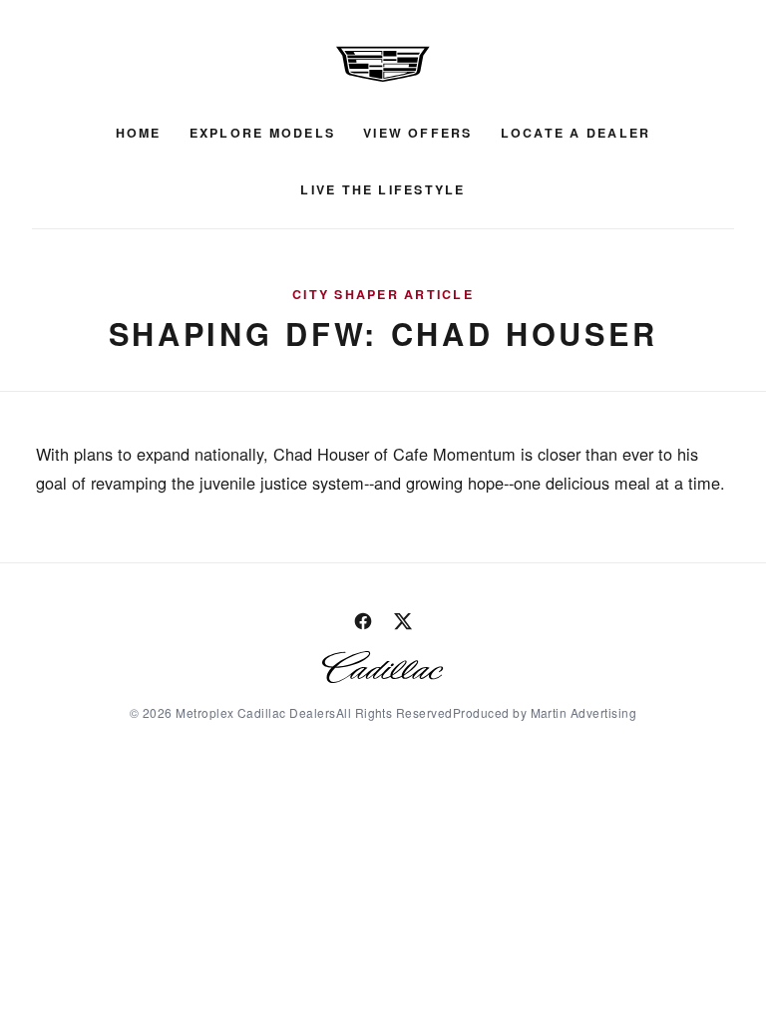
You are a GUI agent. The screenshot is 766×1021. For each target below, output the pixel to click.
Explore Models (262, 133)
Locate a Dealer (576, 133)
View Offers (418, 133)
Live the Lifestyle (382, 189)
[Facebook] (363, 621)
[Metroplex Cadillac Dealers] (383, 64)
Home (139, 133)
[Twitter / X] (403, 621)
